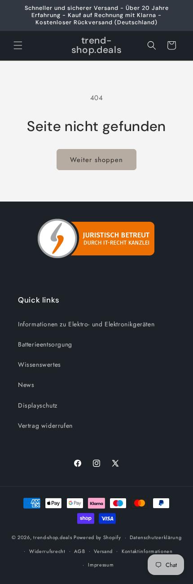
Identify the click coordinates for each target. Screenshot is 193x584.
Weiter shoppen (96, 160)
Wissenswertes (39, 364)
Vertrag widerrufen (45, 425)
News (26, 384)
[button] (18, 45)
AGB (79, 551)
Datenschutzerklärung (155, 537)
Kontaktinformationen (147, 551)
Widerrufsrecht (47, 551)
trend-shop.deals (52, 537)
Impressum (101, 564)
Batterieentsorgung (45, 344)
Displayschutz (37, 405)
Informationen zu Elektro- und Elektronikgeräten (86, 324)
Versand (103, 551)
